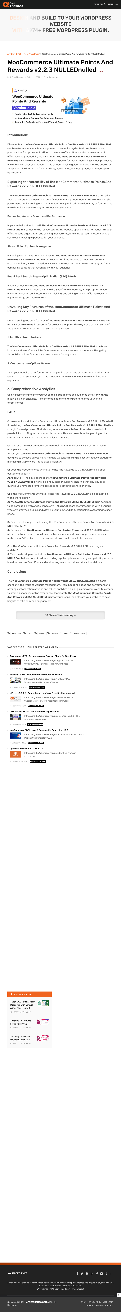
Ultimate (54, 633)
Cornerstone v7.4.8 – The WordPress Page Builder (34, 711)
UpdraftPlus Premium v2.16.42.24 (27, 748)
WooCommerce (79, 633)
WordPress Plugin (32, 669)
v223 (66, 633)
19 (30, 1028)
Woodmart (65, 1289)
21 (30, 1012)
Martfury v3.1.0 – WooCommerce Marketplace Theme (36, 674)
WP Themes (42, 1289)
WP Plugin (54, 1289)
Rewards (42, 633)
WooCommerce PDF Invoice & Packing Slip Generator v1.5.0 (39, 730)
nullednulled (16, 633)
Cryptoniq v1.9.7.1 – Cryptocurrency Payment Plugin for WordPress (43, 656)
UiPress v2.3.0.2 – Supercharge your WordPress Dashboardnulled (42, 693)
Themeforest (78, 1289)
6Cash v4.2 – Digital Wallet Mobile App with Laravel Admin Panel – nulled (22, 1005)
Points (30, 633)
